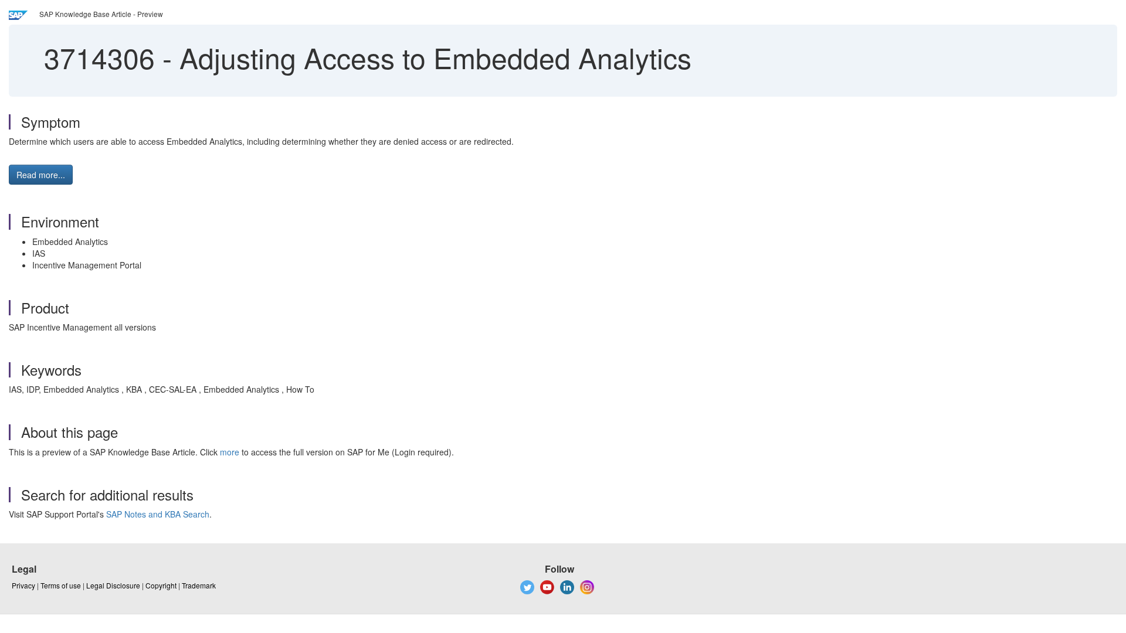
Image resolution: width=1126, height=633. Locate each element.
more (229, 452)
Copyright (161, 585)
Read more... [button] (40, 175)
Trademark (199, 585)
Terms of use (60, 585)
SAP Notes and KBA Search (157, 514)
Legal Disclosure (113, 585)
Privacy (23, 585)
